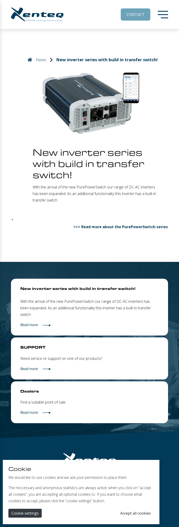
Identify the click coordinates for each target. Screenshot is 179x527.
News (41, 59)
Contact (136, 14)
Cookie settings (25, 513)
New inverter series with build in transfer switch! (107, 59)
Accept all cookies (135, 513)
